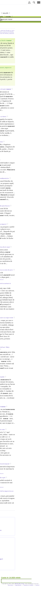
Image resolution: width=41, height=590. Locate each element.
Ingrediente (18, 585)
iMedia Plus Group (19, 583)
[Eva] (6, 2)
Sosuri (8, 17)
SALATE (5, 13)
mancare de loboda (8, 32)
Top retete (10, 585)
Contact (37, 585)
